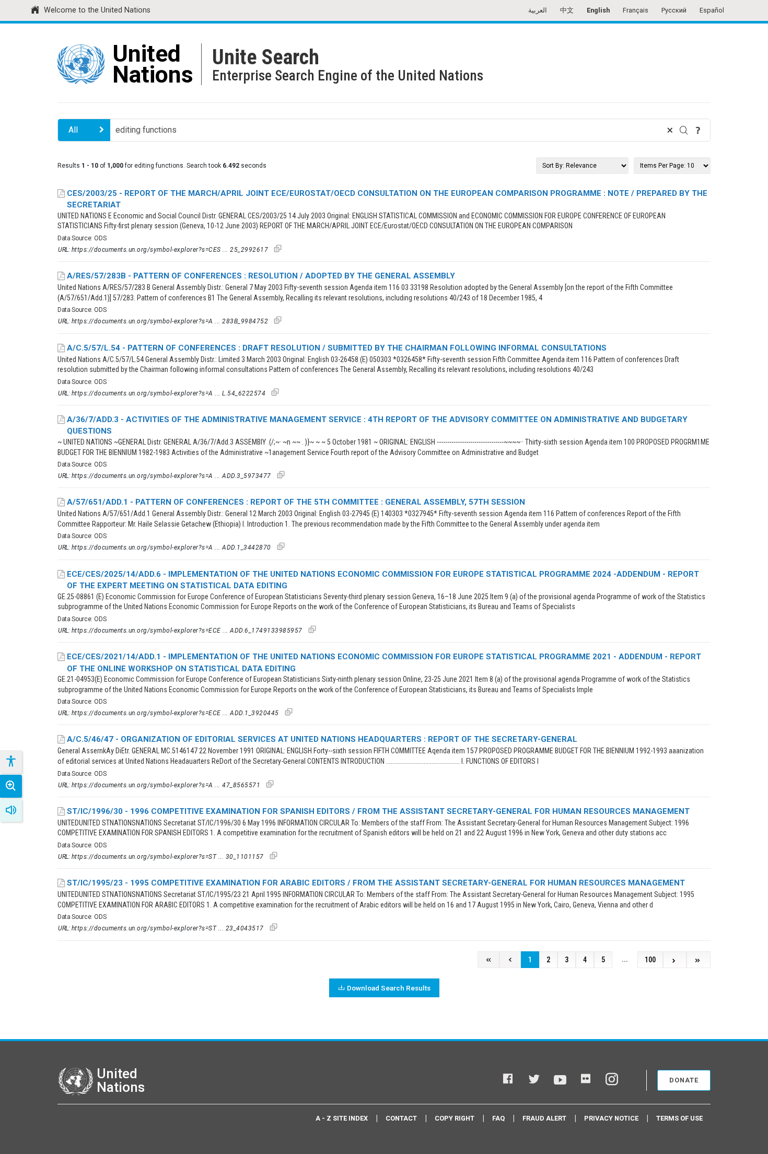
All (73, 130)
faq (498, 1118)
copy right (454, 1118)
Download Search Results (388, 988)
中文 (567, 10)
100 (650, 959)
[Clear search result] (670, 130)
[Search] (684, 130)
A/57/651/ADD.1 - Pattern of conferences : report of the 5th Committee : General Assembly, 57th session (296, 502)
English (598, 10)
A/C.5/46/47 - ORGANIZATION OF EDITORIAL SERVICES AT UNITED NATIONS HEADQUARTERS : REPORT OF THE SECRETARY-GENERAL (322, 739)
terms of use (679, 1118)
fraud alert (544, 1118)
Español (712, 10)
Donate (684, 1080)
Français (635, 10)
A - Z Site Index (342, 1118)
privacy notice (611, 1118)
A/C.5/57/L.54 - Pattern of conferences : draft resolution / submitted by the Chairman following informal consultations (337, 348)
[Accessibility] (10, 761)
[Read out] (11, 810)
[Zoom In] (11, 786)
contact (401, 1118)
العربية (537, 10)
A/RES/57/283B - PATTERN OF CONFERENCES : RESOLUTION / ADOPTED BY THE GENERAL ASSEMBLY (261, 276)
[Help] (698, 130)
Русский (673, 10)
